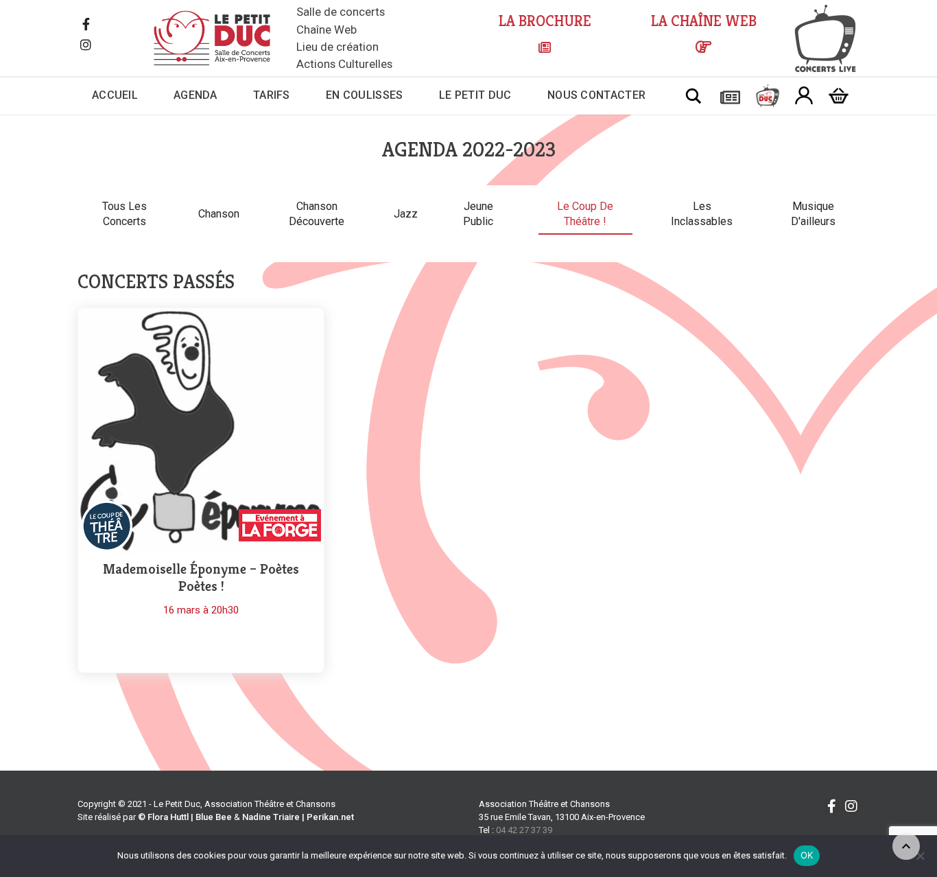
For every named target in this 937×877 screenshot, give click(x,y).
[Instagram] (86, 46)
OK (807, 855)
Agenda (195, 95)
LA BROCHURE (545, 21)
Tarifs (271, 95)
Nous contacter (596, 95)
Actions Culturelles (344, 64)
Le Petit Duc (475, 95)
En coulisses (364, 95)
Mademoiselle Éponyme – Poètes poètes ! (201, 578)
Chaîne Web (326, 29)
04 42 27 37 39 (524, 830)
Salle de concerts (340, 12)
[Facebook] (86, 25)
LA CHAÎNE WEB (704, 21)
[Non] (920, 856)
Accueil (115, 95)
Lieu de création (337, 47)
